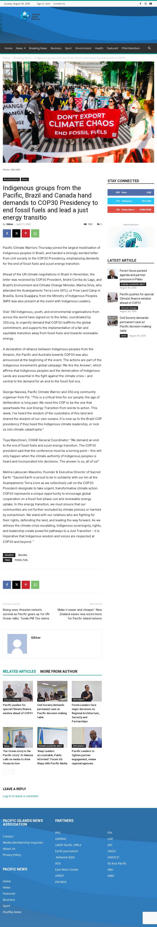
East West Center (66, 869)
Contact (8, 836)
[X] (145, 3)
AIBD (111, 876)
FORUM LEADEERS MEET (50, 745)
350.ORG (22, 555)
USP (110, 839)
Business (56, 48)
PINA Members (131, 48)
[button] (149, 48)
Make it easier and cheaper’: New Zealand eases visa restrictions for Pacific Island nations (80, 614)
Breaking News (38, 48)
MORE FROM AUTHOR (58, 671)
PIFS (58, 833)
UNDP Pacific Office (68, 845)
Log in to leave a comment (20, 796)
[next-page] (12, 771)
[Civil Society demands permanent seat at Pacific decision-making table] (52, 691)
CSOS (41, 699)
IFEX (58, 863)
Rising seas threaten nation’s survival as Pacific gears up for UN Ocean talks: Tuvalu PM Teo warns (26, 614)
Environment (83, 48)
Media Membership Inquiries (23, 842)
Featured (112, 48)
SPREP (59, 876)
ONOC (112, 851)
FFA (110, 833)
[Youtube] (150, 3)
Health (99, 48)
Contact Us (59, 3)
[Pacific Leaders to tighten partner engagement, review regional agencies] (87, 737)
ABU (110, 869)
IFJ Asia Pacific (117, 863)
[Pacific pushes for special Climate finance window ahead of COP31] (18, 691)
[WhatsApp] (35, 233)
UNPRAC (61, 839)
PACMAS (61, 882)
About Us (9, 849)
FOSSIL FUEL (21, 559)
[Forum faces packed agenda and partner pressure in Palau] (113, 274)
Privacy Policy (12, 855)
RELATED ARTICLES (19, 671)
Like (149, 192)
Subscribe (145, 209)
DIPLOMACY (79, 699)
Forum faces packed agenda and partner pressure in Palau (133, 275)
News (19, 48)
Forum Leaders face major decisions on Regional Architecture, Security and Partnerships (85, 713)
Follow (146, 200)
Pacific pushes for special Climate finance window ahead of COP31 (18, 709)
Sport (68, 48)
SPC (110, 845)
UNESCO (113, 857)
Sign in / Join (43, 3)
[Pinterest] (26, 233)
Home (8, 48)
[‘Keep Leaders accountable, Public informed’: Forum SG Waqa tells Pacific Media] (52, 737)
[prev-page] (5, 771)
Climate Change (12, 699)
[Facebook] (140, 3)
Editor (10, 224)
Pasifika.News (12, 912)
